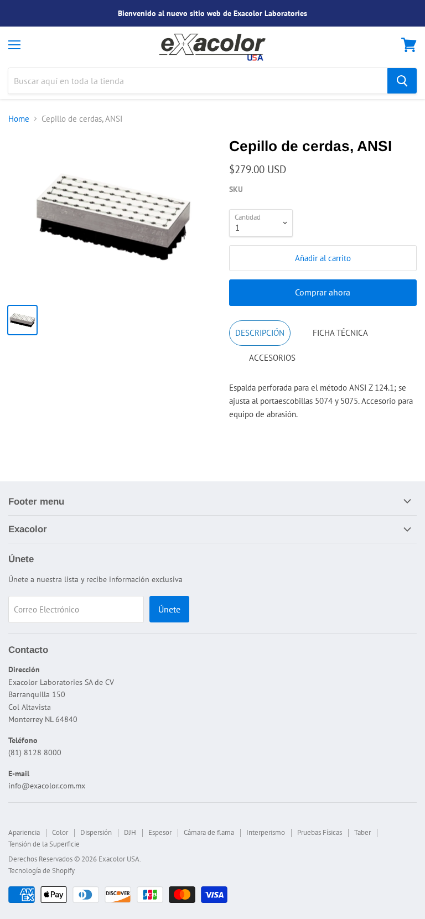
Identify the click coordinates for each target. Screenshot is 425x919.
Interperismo (265, 832)
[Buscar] (402, 81)
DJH (130, 832)
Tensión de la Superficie (44, 844)
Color (60, 832)
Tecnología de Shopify (41, 870)
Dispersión (96, 832)
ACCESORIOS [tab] (272, 357)
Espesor (160, 832)
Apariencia (24, 832)
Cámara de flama (209, 832)
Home (18, 118)
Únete (169, 609)
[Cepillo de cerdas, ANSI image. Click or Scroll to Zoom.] (113, 216)
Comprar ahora (322, 292)
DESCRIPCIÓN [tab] (259, 333)
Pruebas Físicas (319, 832)
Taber (362, 832)
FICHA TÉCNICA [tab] (340, 333)
